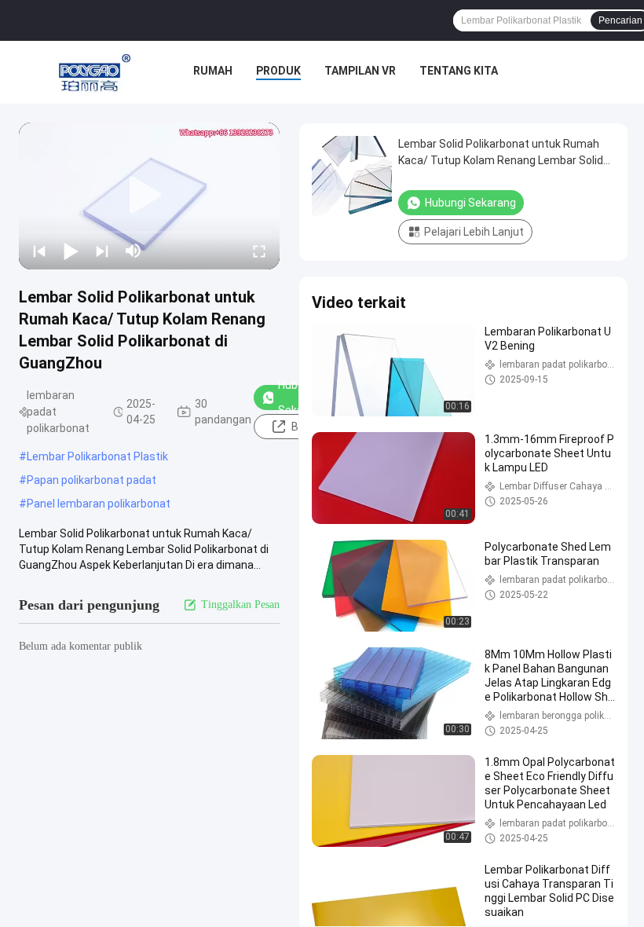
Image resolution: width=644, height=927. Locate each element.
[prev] (39, 250)
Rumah (212, 70)
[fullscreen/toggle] (259, 250)
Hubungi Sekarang (470, 202)
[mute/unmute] (133, 250)
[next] (102, 250)
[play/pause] (70, 250)
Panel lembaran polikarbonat (98, 503)
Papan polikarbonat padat (91, 480)
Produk (278, 70)
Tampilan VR (360, 70)
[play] (149, 195)
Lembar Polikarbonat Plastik (97, 456)
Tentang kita (458, 70)
